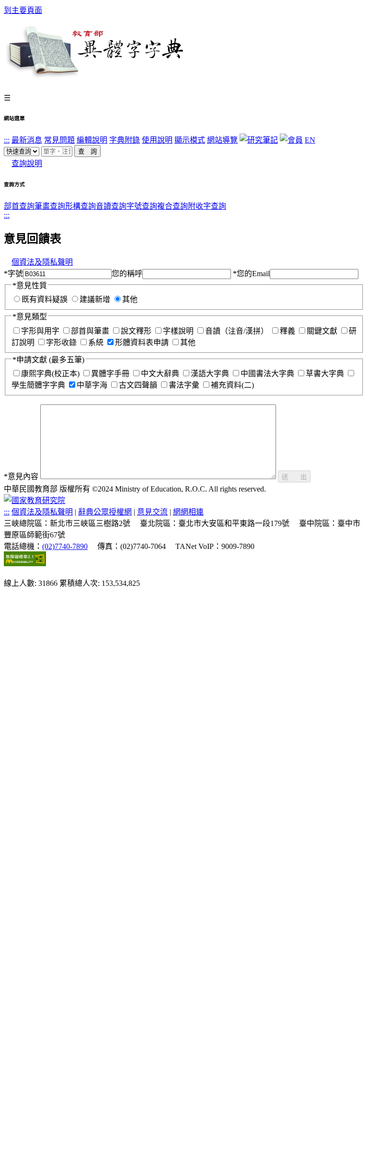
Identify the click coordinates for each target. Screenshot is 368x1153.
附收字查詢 (207, 206)
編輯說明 (92, 140)
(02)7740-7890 (65, 546)
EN (310, 140)
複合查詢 (172, 206)
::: (7, 140)
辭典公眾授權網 (105, 512)
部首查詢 (19, 206)
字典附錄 (124, 140)
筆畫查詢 (49, 206)
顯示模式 (189, 140)
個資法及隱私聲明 (42, 262)
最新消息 (27, 140)
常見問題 (59, 140)
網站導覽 (222, 140)
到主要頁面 (23, 10)
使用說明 (157, 140)
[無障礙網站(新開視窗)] (25, 564)
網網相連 (188, 512)
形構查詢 (80, 206)
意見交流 (152, 512)
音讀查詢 (111, 206)
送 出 (294, 477)
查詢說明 (27, 163)
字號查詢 (141, 206)
